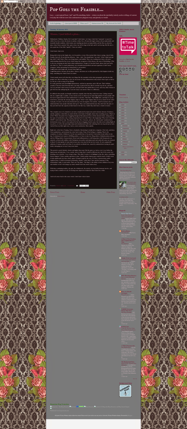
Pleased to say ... (125, 295)
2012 (122, 121)
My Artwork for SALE (114, 23)
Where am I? (84, 23)
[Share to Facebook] (86, 186)
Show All (135, 378)
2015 (122, 113)
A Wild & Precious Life (128, 346)
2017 (122, 107)
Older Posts (111, 192)
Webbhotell (53, 410)
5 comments (70, 185)
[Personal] (73, 407)
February (125, 142)
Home (83, 192)
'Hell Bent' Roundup (126, 312)
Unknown (58, 185)
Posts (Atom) (61, 196)
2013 (122, 118)
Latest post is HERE (71, 23)
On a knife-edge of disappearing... (132, 183)
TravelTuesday (125, 233)
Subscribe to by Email (126, 60)
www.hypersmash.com (63, 410)
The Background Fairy (127, 362)
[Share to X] (84, 186)
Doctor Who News (126, 213)
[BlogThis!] (82, 186)
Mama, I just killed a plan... (65, 34)
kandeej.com (125, 327)
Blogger (130, 415)
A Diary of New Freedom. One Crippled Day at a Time (128, 240)
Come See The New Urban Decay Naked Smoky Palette (128, 329)
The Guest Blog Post (125, 170)
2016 (122, 110)
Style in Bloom (125, 231)
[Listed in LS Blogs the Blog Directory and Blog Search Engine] (111, 407)
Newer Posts (54, 192)
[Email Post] (77, 185)
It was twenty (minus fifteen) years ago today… (128, 260)
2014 (122, 115)
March (125, 139)
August (125, 131)
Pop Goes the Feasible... (76, 9)
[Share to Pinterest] (88, 186)
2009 (122, 155)
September (126, 128)
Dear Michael (125, 244)
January (125, 144)
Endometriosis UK (97, 23)
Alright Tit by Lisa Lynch (128, 258)
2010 (122, 152)
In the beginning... (56, 23)
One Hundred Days (126, 347)
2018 (122, 105)
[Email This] (80, 186)
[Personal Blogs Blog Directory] (89, 407)
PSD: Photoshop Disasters (128, 276)
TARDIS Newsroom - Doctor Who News (127, 310)
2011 (122, 123)
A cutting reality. (123, 197)
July (124, 134)
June (124, 136)
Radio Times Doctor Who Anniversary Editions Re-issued (127, 216)
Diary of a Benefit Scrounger (126, 292)
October (125, 126)
